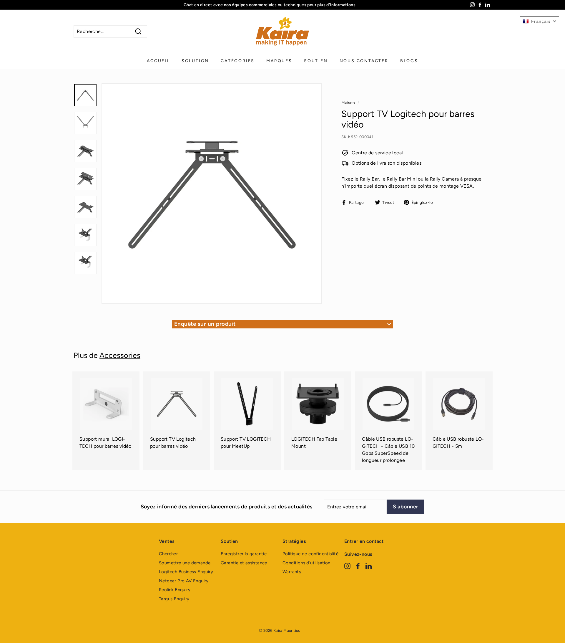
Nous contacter (364, 60)
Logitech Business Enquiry (186, 571)
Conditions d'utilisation (306, 563)
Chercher (168, 553)
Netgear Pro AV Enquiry (184, 581)
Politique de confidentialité (310, 553)
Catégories (238, 60)
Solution (195, 60)
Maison (348, 102)
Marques (279, 60)
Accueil (158, 60)
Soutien (316, 60)
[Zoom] (211, 193)
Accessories (119, 355)
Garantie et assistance (244, 563)
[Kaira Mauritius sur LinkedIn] (368, 565)
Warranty (291, 571)
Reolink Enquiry (174, 589)
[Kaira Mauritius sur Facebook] (358, 565)
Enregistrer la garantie (244, 553)
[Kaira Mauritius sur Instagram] (347, 565)
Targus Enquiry (174, 598)
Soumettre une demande (184, 563)
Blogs (409, 60)
